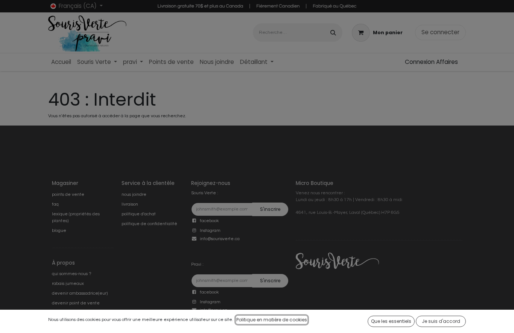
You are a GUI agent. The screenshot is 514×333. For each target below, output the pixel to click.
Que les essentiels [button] (391, 321)
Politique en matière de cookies (271, 319)
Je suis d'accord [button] (441, 321)
